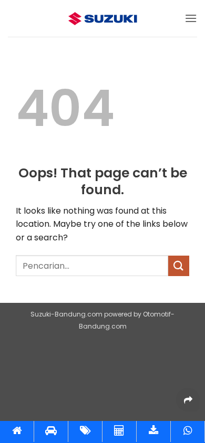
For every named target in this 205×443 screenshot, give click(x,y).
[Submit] (178, 266)
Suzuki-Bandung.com (66, 314)
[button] (190, 18)
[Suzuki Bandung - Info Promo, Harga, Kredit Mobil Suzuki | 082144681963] (102, 18)
